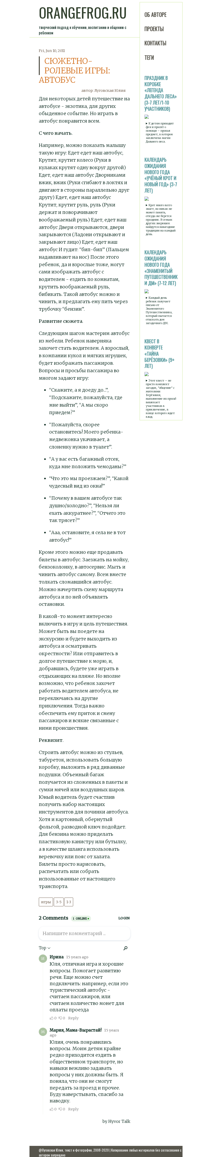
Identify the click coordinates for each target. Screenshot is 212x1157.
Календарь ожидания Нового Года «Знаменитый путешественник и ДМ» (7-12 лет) (161, 267)
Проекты (154, 29)
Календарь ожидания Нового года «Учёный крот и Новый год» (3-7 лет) (161, 175)
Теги (149, 57)
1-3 (68, 902)
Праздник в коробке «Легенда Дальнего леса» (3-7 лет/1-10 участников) (161, 93)
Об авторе (155, 14)
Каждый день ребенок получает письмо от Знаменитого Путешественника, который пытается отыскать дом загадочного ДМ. (159, 310)
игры (46, 902)
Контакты (155, 43)
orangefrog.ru (83, 12)
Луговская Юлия (110, 90)
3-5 (59, 902)
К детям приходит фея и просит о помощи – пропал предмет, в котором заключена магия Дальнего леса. (160, 132)
